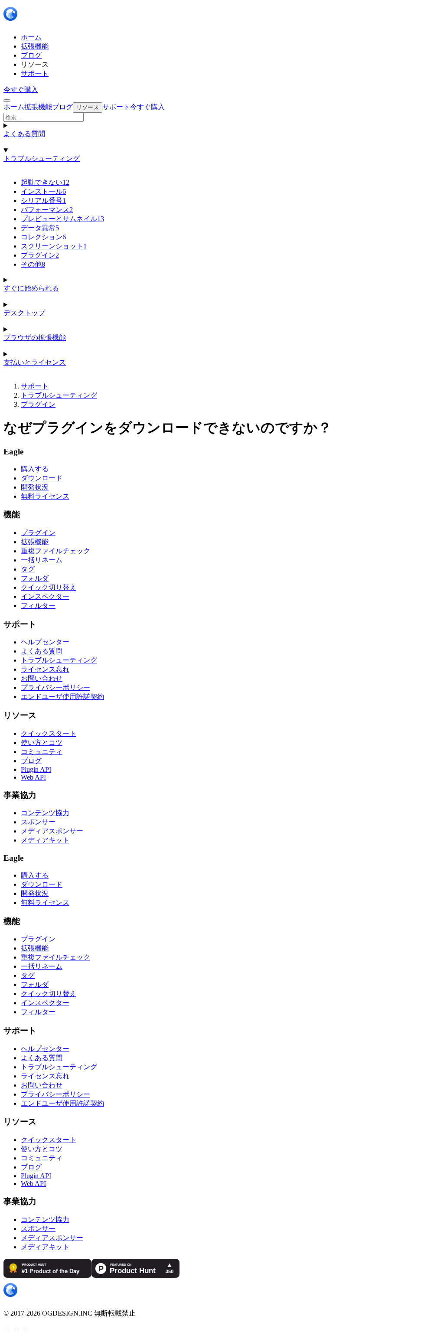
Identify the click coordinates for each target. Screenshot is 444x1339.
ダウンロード (41, 478)
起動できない (45, 182)
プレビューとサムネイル (62, 218)
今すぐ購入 (20, 89)
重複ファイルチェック (55, 551)
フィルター (38, 605)
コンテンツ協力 (45, 812)
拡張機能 (35, 541)
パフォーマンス (47, 209)
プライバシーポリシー (55, 687)
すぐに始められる (31, 288)
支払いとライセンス (34, 362)
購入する (35, 469)
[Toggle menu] (6, 100)
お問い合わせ (41, 678)
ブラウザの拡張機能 (34, 337)
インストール (43, 191)
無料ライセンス (45, 496)
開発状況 (35, 487)
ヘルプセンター (45, 642)
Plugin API (36, 769)
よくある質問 (24, 133)
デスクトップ (24, 313)
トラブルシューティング (41, 158)
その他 (33, 264)
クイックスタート (48, 733)
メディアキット (45, 840)
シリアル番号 (43, 200)
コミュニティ (41, 751)
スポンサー (38, 822)
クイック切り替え (48, 587)
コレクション (43, 237)
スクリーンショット (54, 246)
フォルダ (35, 578)
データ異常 (40, 228)
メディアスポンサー (52, 831)
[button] (222, 117)
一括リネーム (41, 560)
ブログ (31, 760)
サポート (35, 386)
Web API (33, 777)
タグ (28, 569)
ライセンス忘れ (45, 669)
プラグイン (40, 255)
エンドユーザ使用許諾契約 (62, 696)
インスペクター (45, 596)
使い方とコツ (41, 742)
